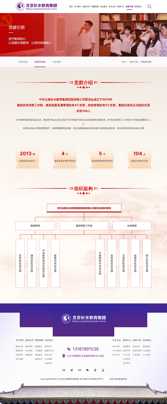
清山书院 (116, 346)
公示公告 (126, 355)
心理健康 (38, 350)
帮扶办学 (48, 346)
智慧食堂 (38, 355)
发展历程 (19, 355)
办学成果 (29, 350)
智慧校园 (95, 6)
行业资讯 (126, 359)
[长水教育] (36, 6)
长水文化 (112, 6)
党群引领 (129, 6)
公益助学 (48, 363)
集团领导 (19, 350)
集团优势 (29, 346)
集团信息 (146, 346)
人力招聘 (146, 355)
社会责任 (103, 6)
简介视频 (19, 359)
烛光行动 (48, 355)
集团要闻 (126, 346)
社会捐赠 (48, 359)
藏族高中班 (49, 350)
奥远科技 (123, 379)
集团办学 (86, 6)
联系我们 (138, 6)
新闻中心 (120, 6)
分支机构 (146, 350)
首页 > (125, 61)
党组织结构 (39, 61)
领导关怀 (126, 350)
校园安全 (38, 359)
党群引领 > (134, 61)
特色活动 (23, 61)
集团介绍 (19, 346)
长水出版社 (117, 350)
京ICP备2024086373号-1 (91, 379)
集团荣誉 (29, 355)
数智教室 (38, 346)
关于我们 (77, 6)
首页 (71, 6)
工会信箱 (56, 61)
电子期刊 (126, 363)
